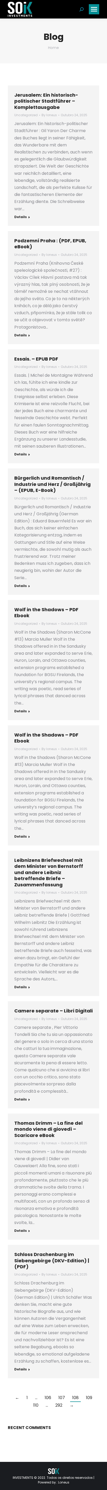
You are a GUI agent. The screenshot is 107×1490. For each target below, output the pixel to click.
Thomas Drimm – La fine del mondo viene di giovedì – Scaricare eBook (48, 1129)
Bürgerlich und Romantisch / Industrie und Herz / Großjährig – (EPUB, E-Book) (52, 484)
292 (58, 1405)
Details (20, 217)
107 (61, 1398)
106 (48, 1398)
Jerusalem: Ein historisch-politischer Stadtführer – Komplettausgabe (46, 101)
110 (35, 1405)
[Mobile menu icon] (94, 9)
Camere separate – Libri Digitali (53, 1010)
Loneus (63, 1482)
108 (75, 1398)
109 (89, 1398)
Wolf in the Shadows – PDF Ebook (46, 612)
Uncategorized (26, 115)
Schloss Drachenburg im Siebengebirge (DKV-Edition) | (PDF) (51, 1260)
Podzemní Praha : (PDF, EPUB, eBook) (50, 243)
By (49, 115)
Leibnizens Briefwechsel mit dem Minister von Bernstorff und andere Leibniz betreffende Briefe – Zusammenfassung (48, 872)
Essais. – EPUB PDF (36, 359)
